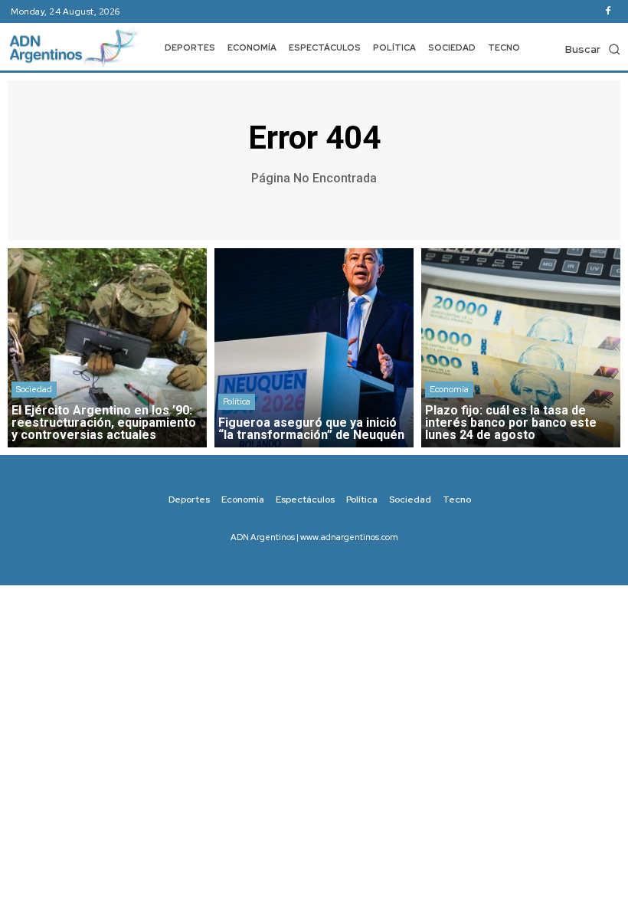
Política (236, 401)
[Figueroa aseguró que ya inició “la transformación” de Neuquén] (314, 347)
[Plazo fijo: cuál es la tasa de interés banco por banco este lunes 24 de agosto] (520, 347)
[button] (592, 49)
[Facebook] (608, 11)
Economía (449, 389)
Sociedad (34, 389)
